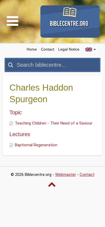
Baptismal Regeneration (36, 145)
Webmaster (65, 174)
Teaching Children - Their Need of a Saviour (53, 123)
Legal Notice (68, 49)
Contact (47, 49)
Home (32, 49)
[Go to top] (52, 184)
